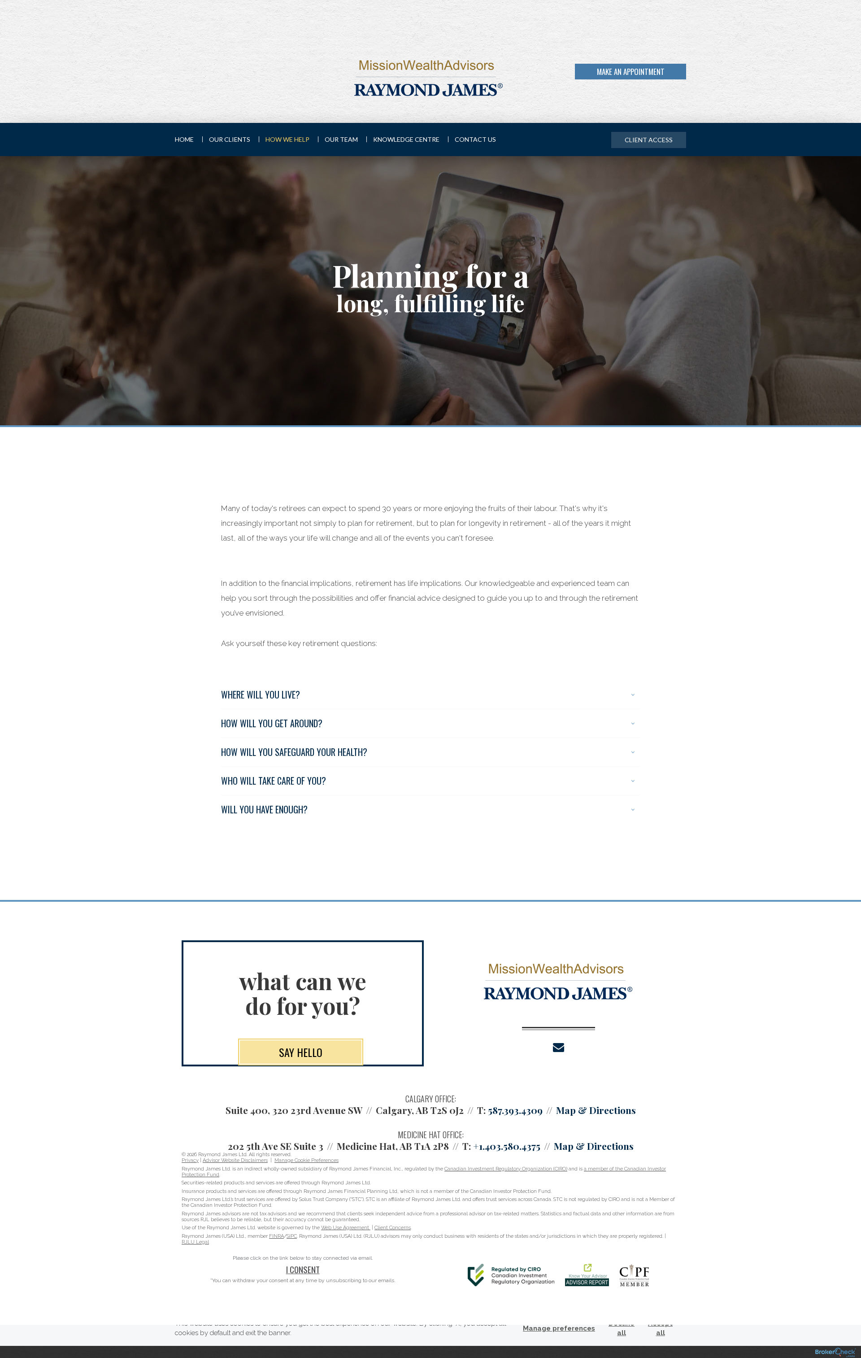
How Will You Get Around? (271, 723)
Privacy (190, 1160)
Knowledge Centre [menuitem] (406, 139)
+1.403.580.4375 (506, 1146)
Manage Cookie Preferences (306, 1160)
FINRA (276, 1236)
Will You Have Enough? (264, 809)
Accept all (660, 1328)
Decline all (622, 1328)
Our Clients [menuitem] (229, 139)
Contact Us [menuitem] (475, 139)
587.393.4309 (515, 1110)
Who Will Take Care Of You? (273, 780)
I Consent (303, 1269)
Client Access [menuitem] (649, 140)
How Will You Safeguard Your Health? (294, 752)
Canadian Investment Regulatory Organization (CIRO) (505, 1169)
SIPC (292, 1236)
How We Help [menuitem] (287, 139)
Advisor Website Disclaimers (235, 1160)
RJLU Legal (195, 1242)
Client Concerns (392, 1228)
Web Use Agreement (345, 1228)
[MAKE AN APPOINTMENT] (684, 78)
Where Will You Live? (260, 694)
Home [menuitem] (184, 139)
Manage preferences (559, 1328)
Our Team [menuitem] (341, 139)
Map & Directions (596, 1110)
